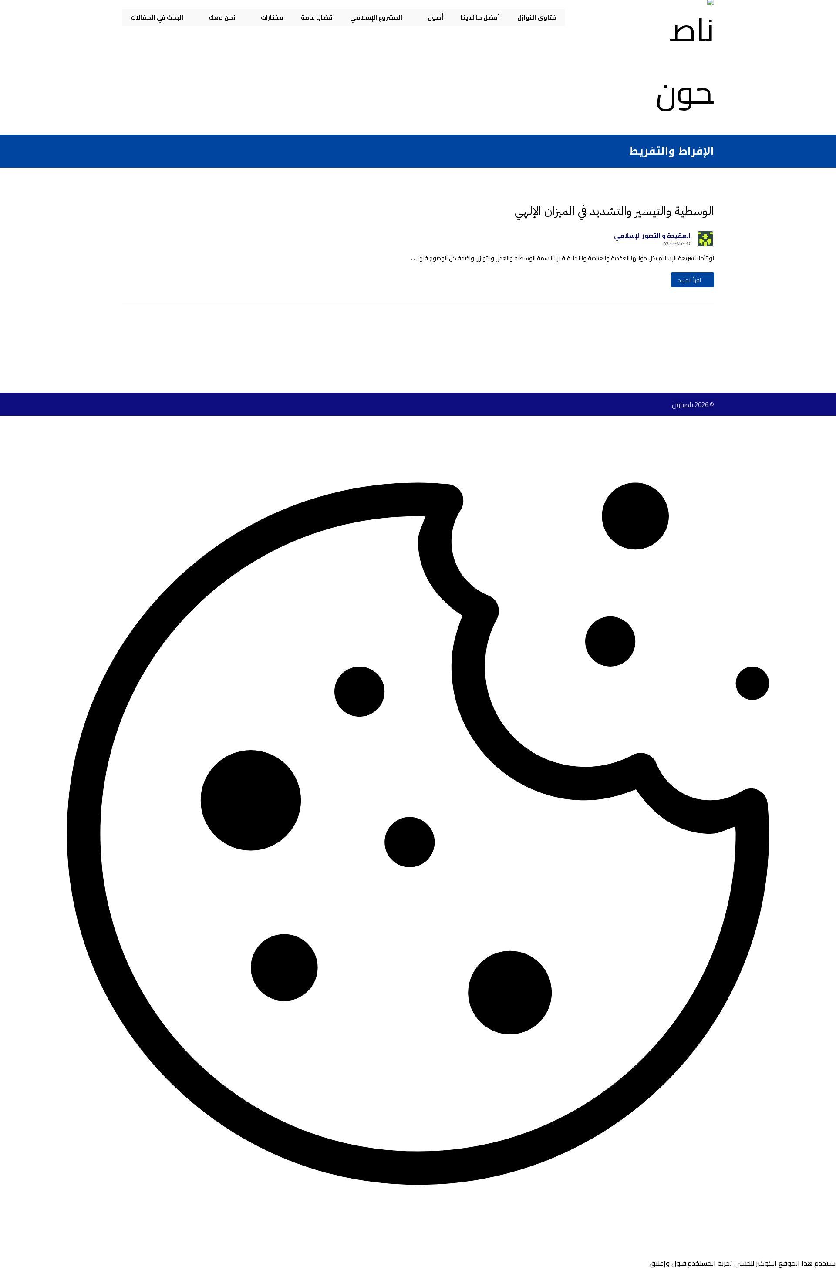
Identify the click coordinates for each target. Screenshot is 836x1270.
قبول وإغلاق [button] (667, 1263)
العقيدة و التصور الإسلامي (652, 235)
